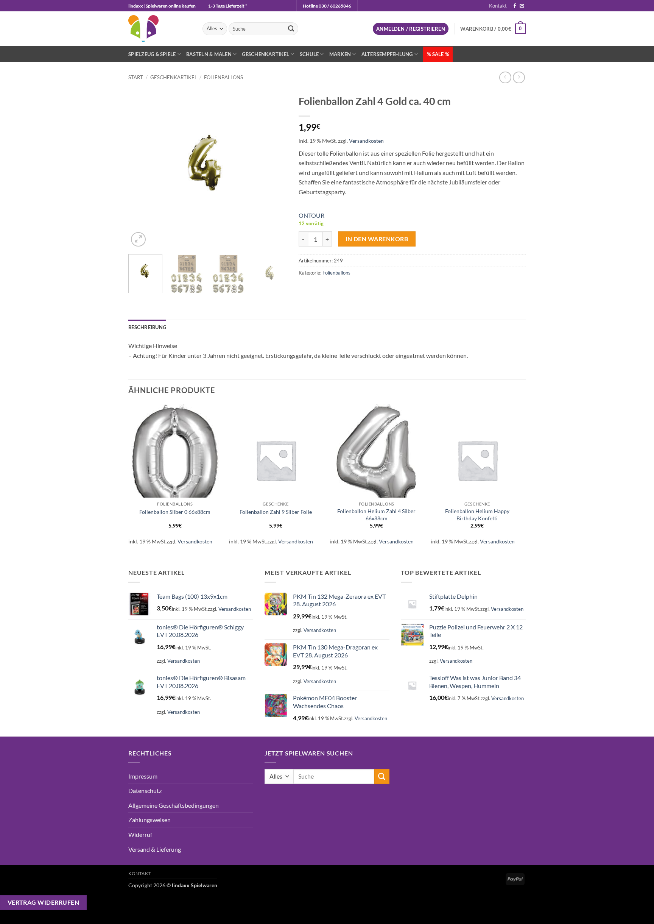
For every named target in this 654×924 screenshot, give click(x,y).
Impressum (142, 776)
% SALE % (438, 54)
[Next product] (505, 77)
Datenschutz (145, 790)
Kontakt (498, 6)
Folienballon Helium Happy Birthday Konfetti (477, 514)
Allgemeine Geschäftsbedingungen (173, 805)
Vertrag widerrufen (43, 902)
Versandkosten (366, 140)
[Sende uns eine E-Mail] (522, 6)
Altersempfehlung (387, 54)
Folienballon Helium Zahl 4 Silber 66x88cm (376, 514)
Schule (309, 54)
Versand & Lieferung (154, 849)
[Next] (274, 169)
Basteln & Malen (209, 54)
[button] (410, 29)
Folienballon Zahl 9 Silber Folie (276, 512)
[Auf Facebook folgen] (514, 6)
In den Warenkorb (377, 239)
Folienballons (223, 77)
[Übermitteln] (291, 28)
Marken (340, 54)
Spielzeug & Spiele (152, 54)
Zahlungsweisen (149, 819)
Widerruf (140, 834)
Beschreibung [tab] (147, 327)
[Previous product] (519, 77)
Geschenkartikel (265, 54)
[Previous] (141, 169)
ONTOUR (311, 215)
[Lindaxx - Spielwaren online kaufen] (159, 28)
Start (135, 77)
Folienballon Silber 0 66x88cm (174, 512)
